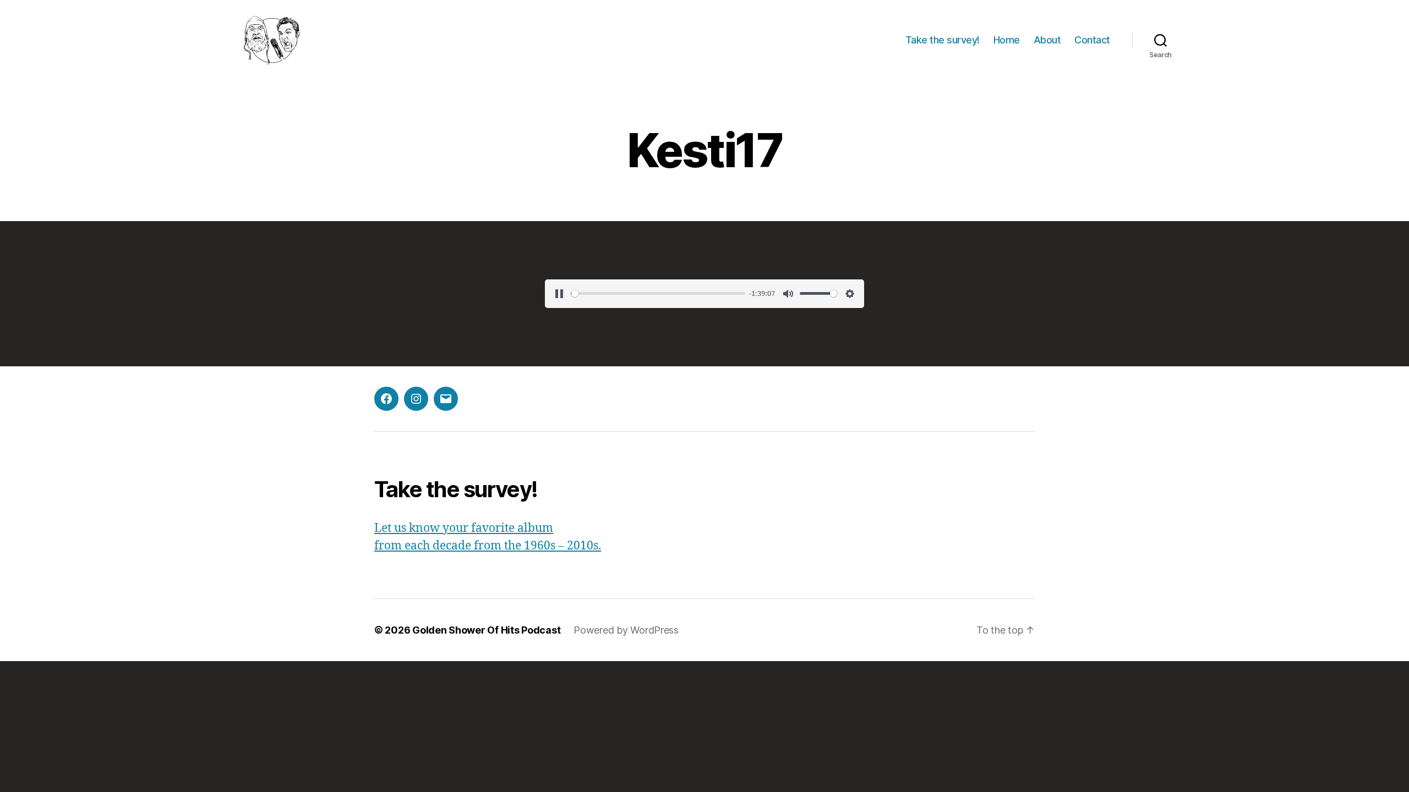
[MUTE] (788, 293)
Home (1006, 40)
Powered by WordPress (626, 630)
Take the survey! (942, 40)
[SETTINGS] (850, 293)
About (1047, 40)
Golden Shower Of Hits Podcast (486, 630)
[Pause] (559, 293)
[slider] (658, 293)
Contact (1092, 40)
